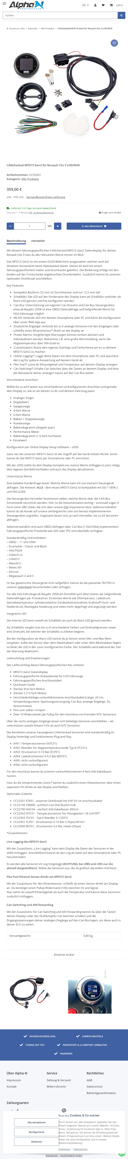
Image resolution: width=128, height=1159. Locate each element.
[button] (95, 5)
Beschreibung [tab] (16, 241)
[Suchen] (121, 15)
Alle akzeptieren (37, 1122)
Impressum (64, 1149)
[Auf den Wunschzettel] (114, 43)
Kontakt (11, 1086)
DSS (66, 507)
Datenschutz (80, 1149)
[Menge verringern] (10, 226)
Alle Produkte (30, 179)
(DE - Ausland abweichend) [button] (41, 212)
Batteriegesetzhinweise (101, 1093)
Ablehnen (36, 1141)
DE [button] (84, 5)
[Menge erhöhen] (57, 226)
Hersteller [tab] (38, 241)
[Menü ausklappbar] (4, 2)
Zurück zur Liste (17, 28)
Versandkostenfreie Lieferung (45, 197)
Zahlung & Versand (59, 1080)
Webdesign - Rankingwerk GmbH (64, 1155)
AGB (89, 1080)
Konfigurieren (36, 1132)
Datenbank (25, 587)
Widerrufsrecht (56, 1086)
